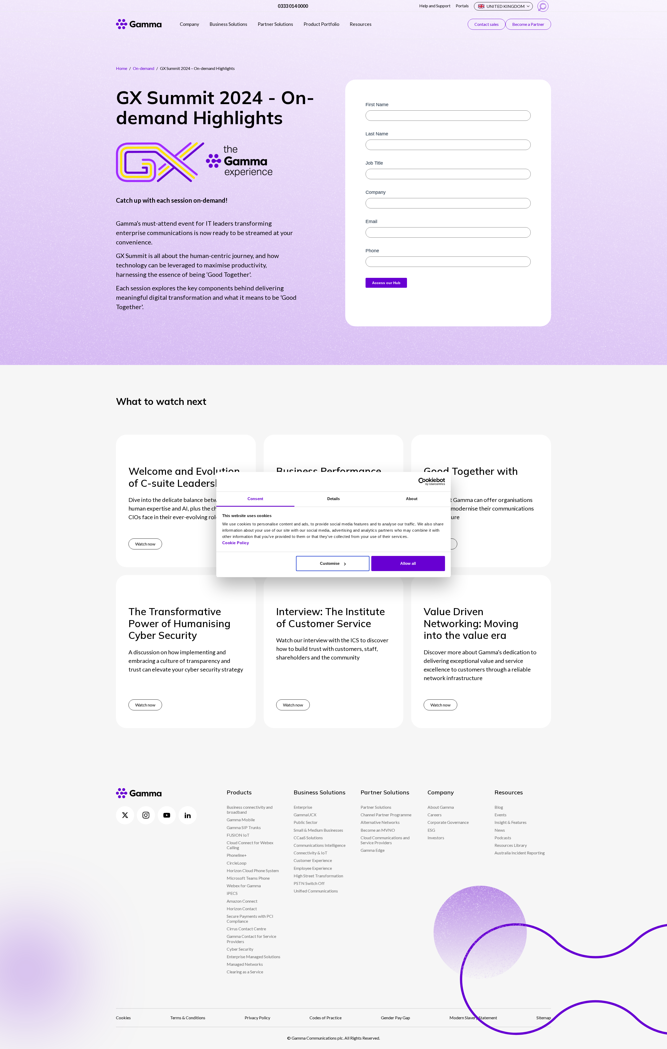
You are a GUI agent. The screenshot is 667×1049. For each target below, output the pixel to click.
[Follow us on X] (125, 815)
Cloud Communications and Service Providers (385, 840)
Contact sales (486, 24)
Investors (436, 837)
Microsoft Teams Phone (248, 878)
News (500, 830)
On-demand (143, 68)
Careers (435, 814)
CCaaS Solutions (308, 837)
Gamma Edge (373, 850)
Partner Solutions (275, 24)
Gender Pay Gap (395, 1017)
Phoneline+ (237, 855)
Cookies (123, 1017)
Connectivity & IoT (311, 852)
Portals (462, 5)
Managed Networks (245, 964)
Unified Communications (316, 890)
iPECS (232, 893)
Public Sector (306, 822)
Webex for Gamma (244, 885)
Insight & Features (511, 822)
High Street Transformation (318, 875)
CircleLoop (236, 862)
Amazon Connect (242, 900)
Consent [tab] (255, 498)
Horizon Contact (242, 908)
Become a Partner (528, 24)
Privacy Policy (257, 1017)
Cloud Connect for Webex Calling (250, 845)
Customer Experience (313, 860)
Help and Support (434, 5)
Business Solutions (228, 24)
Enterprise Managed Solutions (253, 956)
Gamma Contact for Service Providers (251, 939)
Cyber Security (240, 948)
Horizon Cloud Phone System (253, 870)
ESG (431, 830)
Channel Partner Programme (386, 814)
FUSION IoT (238, 834)
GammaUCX (305, 814)
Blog (499, 807)
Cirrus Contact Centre (246, 928)
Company (189, 24)
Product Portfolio (321, 24)
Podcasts (503, 837)
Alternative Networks (380, 822)
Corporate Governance (448, 822)
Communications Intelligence (319, 845)
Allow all (408, 563)
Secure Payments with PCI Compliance (250, 919)
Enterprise (303, 807)
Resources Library (511, 845)
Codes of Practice (326, 1017)
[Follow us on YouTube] (167, 815)
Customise (329, 563)
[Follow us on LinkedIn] (187, 815)
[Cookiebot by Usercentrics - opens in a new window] (422, 481)
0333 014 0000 (293, 6)
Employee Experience (313, 868)
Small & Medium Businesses (318, 830)
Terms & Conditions (187, 1017)
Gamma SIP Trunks (244, 827)
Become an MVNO (378, 830)
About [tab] (411, 498)
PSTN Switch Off (309, 883)
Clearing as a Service (245, 971)
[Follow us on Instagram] (146, 815)
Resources (361, 24)
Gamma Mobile (241, 819)
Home (121, 68)
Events (501, 814)
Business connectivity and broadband (250, 809)
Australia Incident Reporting (520, 852)
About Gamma (441, 807)
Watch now (145, 543)
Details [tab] (333, 498)
